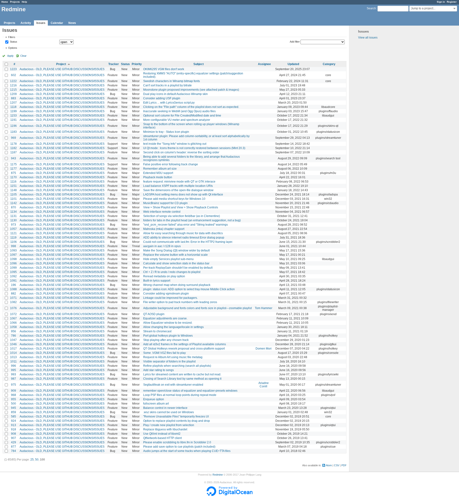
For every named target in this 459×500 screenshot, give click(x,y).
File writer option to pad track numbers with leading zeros (180, 302)
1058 (13, 327)
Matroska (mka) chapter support (163, 229)
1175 (13, 164)
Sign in (441, 1)
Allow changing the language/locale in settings (173, 327)
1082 (13, 302)
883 (13, 98)
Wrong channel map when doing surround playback (176, 285)
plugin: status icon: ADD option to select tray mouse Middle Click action (189, 289)
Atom (329, 465)
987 (13, 378)
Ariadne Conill (263, 384)
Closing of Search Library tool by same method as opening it (182, 378)
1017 (13, 348)
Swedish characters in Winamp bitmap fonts (171, 81)
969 (13, 137)
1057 (13, 229)
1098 (13, 259)
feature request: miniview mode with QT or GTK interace (179, 181)
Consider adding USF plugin (161, 98)
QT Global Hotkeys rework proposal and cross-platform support (184, 348)
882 (13, 293)
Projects (15, 1)
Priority (137, 64)
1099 (13, 267)
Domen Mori (264, 348)
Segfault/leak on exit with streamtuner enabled (173, 384)
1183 (13, 131)
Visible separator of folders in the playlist (169, 361)
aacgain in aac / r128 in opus (162, 246)
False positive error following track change (170, 164)
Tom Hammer (263, 308)
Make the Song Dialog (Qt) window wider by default (176, 250)
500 (13, 403)
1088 (13, 289)
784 (13, 451)
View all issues (367, 37)
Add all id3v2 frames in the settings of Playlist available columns (184, 344)
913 (13, 425)
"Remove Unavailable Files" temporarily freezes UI (176, 416)
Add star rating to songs (158, 370)
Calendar (57, 23)
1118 (13, 107)
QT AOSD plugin (153, 314)
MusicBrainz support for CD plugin (165, 203)
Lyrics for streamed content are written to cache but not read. (182, 374)
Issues (40, 23)
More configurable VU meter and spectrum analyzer (176, 120)
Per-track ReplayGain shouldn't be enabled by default (178, 267)
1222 (13, 81)
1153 (13, 115)
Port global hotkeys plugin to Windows (168, 335)
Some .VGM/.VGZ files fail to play (164, 353)
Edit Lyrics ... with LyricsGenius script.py (169, 102)
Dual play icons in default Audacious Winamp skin (175, 94)
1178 (13, 143)
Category (329, 64)
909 (13, 390)
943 (13, 158)
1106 (13, 242)
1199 (13, 111)
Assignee (264, 64)
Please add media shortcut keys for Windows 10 (174, 198)
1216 (13, 85)
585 (13, 416)
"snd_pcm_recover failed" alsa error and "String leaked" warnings (185, 224)
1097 (13, 254)
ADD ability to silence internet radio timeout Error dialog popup (183, 237)
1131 (13, 216)
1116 (13, 181)
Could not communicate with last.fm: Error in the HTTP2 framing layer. (188, 242)
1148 (13, 190)
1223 (13, 69)
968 (13, 395)
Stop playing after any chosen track (166, 340)
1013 (13, 357)
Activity (26, 23)
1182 (13, 148)
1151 (13, 186)
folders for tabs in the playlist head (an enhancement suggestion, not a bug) (192, 220)
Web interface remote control (161, 211)
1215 (13, 89)
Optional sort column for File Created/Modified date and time (182, 115)
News (72, 23)
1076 (13, 308)
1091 (13, 280)
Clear (23, 55)
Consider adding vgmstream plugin (166, 293)
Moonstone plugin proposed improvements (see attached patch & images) (191, 89)
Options (12, 47)
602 (13, 75)
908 (13, 433)
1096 (13, 263)
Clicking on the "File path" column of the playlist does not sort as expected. (191, 107)
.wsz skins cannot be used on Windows (168, 412)
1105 (13, 194)
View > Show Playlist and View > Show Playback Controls (180, 207)
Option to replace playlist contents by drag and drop (176, 420)
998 (13, 246)
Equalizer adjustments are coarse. (165, 318)
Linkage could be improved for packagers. (170, 298)
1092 (13, 276)
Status (13, 41)
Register (452, 1)
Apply (10, 55)
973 (13, 224)
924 (13, 420)
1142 (13, 203)
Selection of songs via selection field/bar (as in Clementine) (181, 216)
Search (371, 8)
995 (13, 370)
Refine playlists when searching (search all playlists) (177, 365)
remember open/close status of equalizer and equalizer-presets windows (190, 390)
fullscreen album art (156, 403)
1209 (13, 94)
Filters (11, 37)
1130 (13, 220)
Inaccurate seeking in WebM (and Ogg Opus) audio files (179, 111)
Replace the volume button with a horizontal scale (175, 254)
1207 (13, 102)
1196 (13, 126)
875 (13, 173)
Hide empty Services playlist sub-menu (168, 259)
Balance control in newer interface (165, 408)
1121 (13, 233)
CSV (336, 465)
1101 (13, 198)
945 (13, 408)
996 (13, 365)
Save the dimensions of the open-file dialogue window (178, 190)
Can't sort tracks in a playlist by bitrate (167, 85)
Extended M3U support (158, 173)
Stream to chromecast (157, 331)
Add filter (295, 41)
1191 (13, 120)
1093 (13, 250)
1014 (13, 353)
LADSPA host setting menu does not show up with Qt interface (183, 194)
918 (13, 429)
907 (13, 438)
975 (13, 384)
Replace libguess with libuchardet (165, 429)
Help (24, 1)
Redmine (218, 474)
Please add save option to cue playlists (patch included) (179, 446)
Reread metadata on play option (164, 276)
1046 (13, 344)
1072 (13, 314)
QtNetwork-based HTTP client (162, 438)
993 (13, 374)
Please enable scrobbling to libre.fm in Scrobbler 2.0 (177, 442)
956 (13, 331)
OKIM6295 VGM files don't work (163, 69)
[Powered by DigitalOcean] (229, 495)
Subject (198, 64)
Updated (293, 64)
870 (13, 207)
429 (13, 442)
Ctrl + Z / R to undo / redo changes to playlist (171, 272)
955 (13, 399)
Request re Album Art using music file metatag (172, 357)
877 (13, 446)
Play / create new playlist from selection (168, 425)
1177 (13, 168)
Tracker (113, 64)
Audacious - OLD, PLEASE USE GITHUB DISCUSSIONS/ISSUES (62, 69)
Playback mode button (157, 177)
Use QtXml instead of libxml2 (161, 433)
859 (13, 412)
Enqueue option (153, 399)
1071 (13, 298)
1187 (13, 152)
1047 (13, 340)
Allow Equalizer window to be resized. (167, 322)
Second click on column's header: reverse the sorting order (181, 152)
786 (13, 335)
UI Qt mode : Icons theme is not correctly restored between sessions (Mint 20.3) (194, 148)
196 (13, 285)
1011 (13, 361)
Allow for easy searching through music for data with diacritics (183, 233)
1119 (13, 237)
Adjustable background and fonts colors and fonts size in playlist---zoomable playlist (197, 308)
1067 (13, 318)
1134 (13, 211)
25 (32, 459)
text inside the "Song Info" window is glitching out (174, 143)
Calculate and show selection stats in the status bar (176, 263)
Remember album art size (160, 168)
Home (4, 1)
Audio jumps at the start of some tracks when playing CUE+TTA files (186, 451)
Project (61, 64)
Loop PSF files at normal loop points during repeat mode (179, 395)
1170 (13, 177)
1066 (13, 322)
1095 (13, 272)
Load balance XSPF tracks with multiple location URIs (178, 186)
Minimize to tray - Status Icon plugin (166, 131)
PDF (344, 465)
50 (36, 459)
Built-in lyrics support (156, 280)
